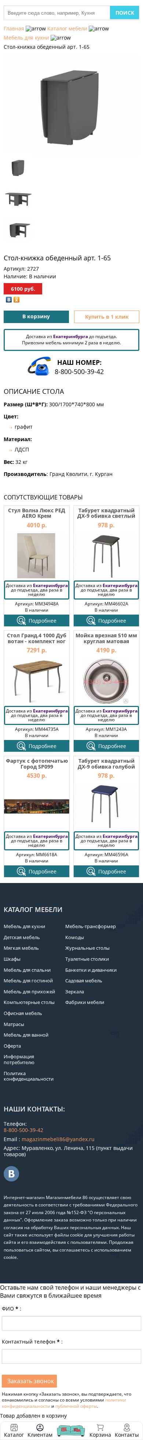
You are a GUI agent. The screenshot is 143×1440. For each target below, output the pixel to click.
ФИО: (11, 1308)
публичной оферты (76, 1406)
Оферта (12, 1046)
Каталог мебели (67, 28)
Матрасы (14, 1024)
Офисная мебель (23, 1013)
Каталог (14, 1434)
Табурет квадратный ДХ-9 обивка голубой (106, 763)
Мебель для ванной (26, 1035)
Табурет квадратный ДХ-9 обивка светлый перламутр (106, 516)
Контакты (127, 1434)
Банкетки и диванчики (91, 970)
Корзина (100, 1430)
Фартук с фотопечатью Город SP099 (37, 763)
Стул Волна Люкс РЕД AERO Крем (36, 513)
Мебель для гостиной (28, 980)
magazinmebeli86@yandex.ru (58, 1139)
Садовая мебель (83, 980)
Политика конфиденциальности (29, 1076)
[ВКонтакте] (9, 299)
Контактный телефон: (32, 1341)
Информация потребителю (19, 1059)
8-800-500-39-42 (79, 371)
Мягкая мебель (21, 948)
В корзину (36, 316)
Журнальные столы (87, 948)
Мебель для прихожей (29, 991)
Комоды (74, 937)
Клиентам (39, 1434)
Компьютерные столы (29, 1002)
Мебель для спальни (27, 970)
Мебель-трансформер (90, 926)
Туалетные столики (87, 959)
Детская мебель (22, 937)
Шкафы (12, 959)
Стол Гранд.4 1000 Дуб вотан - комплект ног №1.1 (36, 641)
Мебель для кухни (26, 37)
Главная (14, 28)
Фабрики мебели (84, 1002)
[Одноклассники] (17, 299)
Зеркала (74, 991)
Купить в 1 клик (107, 316)
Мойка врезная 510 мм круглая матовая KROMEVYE (106, 641)
